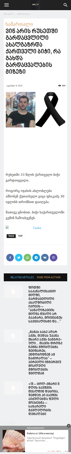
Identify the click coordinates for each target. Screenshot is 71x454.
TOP (20, 236)
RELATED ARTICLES (22, 277)
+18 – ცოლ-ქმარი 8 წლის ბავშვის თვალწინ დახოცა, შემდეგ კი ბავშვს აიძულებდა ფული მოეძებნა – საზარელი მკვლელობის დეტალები (43, 399)
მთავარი (8, 13)
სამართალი (23, 13)
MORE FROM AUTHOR (48, 277)
